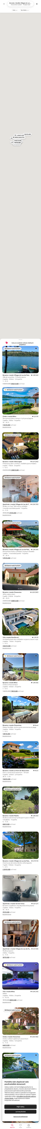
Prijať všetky (20, 1107)
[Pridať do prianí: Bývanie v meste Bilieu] (36, 655)
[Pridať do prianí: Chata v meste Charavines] (36, 1009)
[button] (15, 384)
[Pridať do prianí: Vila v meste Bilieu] (36, 964)
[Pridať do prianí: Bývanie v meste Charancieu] (36, 565)
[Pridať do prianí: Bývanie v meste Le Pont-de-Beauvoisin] (36, 743)
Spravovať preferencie (20, 1116)
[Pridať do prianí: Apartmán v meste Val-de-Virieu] (36, 876)
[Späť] (4, 4)
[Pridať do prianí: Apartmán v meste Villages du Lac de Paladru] (36, 477)
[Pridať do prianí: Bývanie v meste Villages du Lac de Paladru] (36, 348)
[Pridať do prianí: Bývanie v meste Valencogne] (36, 434)
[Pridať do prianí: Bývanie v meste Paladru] (36, 788)
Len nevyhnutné (21, 1112)
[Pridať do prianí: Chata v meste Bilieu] (36, 389)
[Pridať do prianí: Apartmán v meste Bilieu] (36, 1055)
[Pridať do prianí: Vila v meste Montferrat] (36, 610)
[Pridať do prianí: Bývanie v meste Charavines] (36, 698)
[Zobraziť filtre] (37, 4)
